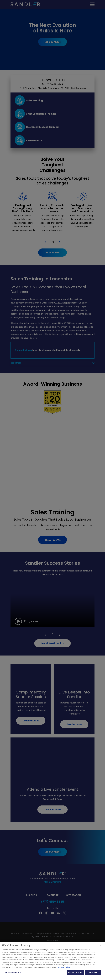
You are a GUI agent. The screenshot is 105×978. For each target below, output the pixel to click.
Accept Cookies (75, 972)
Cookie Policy (64, 967)
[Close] (101, 945)
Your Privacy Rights (12, 972)
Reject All (93, 972)
